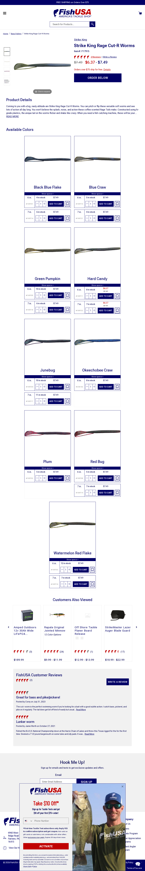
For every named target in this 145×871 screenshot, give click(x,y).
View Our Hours (16, 847)
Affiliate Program (129, 833)
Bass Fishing (16, 34)
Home (5, 34)
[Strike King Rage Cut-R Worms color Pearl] (7, 61)
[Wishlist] (67, 204)
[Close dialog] (122, 786)
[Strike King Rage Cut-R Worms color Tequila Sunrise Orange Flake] (7, 71)
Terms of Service (134, 868)
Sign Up (86, 782)
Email (58, 775)
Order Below (98, 78)
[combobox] (28, 821)
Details (107, 69)
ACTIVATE (46, 846)
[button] (8, 627)
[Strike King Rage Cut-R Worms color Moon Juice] (7, 51)
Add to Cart (55, 204)
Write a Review (117, 682)
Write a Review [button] (110, 57)
